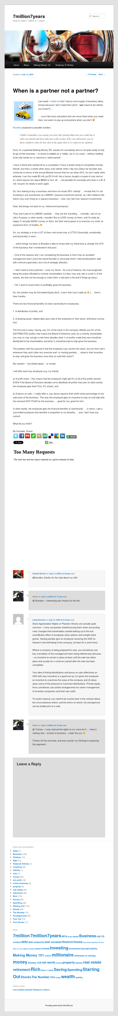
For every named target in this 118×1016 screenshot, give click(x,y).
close (104, 568)
